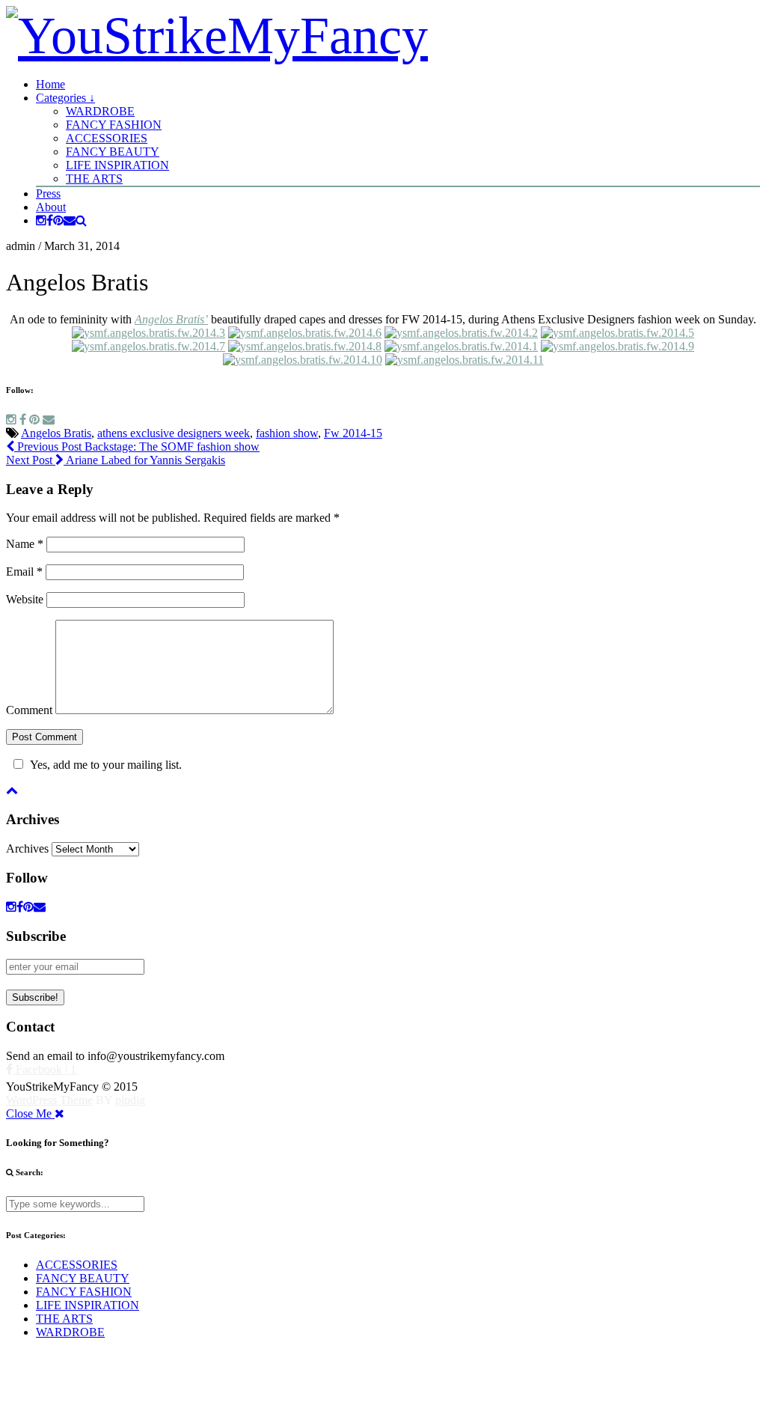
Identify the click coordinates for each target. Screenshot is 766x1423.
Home (50, 84)
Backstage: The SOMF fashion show (137, 446)
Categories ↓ (65, 97)
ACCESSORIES (106, 138)
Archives (27, 848)
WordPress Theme (49, 1100)
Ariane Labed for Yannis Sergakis (115, 460)
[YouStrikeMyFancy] (217, 35)
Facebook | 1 (44, 1069)
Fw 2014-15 (353, 433)
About (51, 207)
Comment (29, 710)
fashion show (287, 433)
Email (24, 571)
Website (24, 599)
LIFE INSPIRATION (117, 165)
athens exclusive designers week (173, 433)
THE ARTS (94, 178)
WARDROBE (100, 111)
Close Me (30, 1113)
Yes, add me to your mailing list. (106, 764)
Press (48, 193)
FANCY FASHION (114, 124)
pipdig (130, 1100)
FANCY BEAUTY (112, 151)
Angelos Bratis (56, 433)
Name (24, 543)
